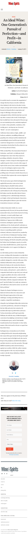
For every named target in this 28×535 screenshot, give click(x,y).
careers (2, 484)
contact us (3, 481)
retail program (3, 503)
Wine (13, 17)
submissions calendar (5, 525)
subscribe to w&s (4, 511)
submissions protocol (5, 522)
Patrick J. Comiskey (11, 49)
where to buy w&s (4, 500)
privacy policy (3, 490)
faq (1, 487)
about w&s (3, 479)
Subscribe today (16, 400)
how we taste (3, 519)
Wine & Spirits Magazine (13, 529)
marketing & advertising (5, 498)
